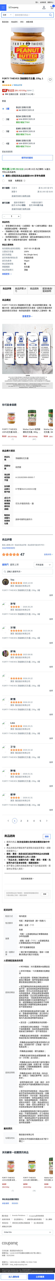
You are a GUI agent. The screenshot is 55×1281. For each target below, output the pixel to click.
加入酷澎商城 (38, 1222)
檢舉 (44, 894)
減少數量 (19, 216)
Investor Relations (18, 1215)
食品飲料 (14, 22)
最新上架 (14, 564)
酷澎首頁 (5, 22)
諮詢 (47, 836)
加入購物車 (14, 1277)
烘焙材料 (15, 1203)
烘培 (21, 22)
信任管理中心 (18, 1219)
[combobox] (43, 564)
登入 (37, 2)
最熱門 (5, 564)
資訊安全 (5, 1222)
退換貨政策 (6, 1219)
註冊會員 (43, 2)
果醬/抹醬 (29, 22)
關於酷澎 (5, 1215)
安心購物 (49, 1219)
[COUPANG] (10, 1244)
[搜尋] (50, 15)
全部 (4, 15)
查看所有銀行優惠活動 (21, 209)
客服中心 (50, 2)
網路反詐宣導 (7, 1226)
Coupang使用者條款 (36, 1215)
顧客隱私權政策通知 (34, 1219)
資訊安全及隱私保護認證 (21, 1222)
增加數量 (4, 216)
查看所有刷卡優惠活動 (21, 196)
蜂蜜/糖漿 (5, 1203)
